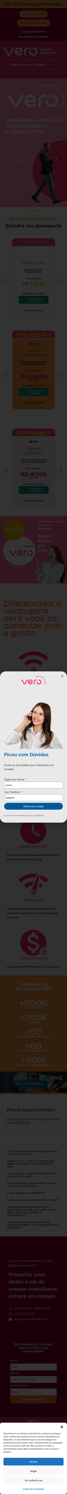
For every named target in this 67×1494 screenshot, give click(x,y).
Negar (33, 1471)
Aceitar (33, 1461)
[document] (33, 747)
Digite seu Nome (14, 779)
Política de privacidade (33, 1489)
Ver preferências (33, 1480)
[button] (62, 1427)
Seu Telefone (12, 792)
